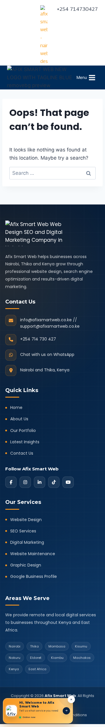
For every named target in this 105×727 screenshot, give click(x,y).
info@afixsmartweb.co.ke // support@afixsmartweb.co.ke (50, 323)
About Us (19, 419)
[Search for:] (52, 173)
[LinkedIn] (39, 482)
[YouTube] (68, 482)
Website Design (26, 520)
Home (16, 407)
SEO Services (23, 531)
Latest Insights (24, 442)
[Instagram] (25, 482)
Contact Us (21, 453)
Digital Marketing (27, 542)
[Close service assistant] (71, 699)
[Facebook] (11, 482)
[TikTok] (54, 482)
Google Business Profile (33, 576)
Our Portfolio (23, 430)
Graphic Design (25, 565)
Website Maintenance (32, 554)
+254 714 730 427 (38, 339)
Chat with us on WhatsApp (47, 354)
